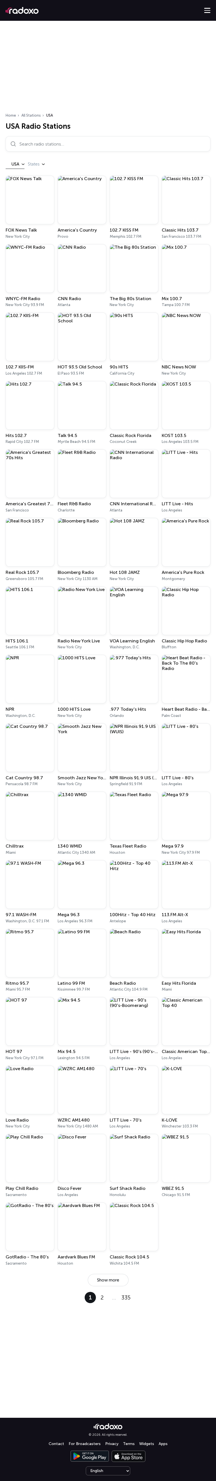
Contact (56, 1443)
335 (125, 1297)
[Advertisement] (108, 68)
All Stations (31, 115)
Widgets (146, 1443)
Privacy (111, 1443)
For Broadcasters (85, 1443)
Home (11, 115)
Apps (163, 1443)
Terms (129, 1443)
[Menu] (207, 10)
